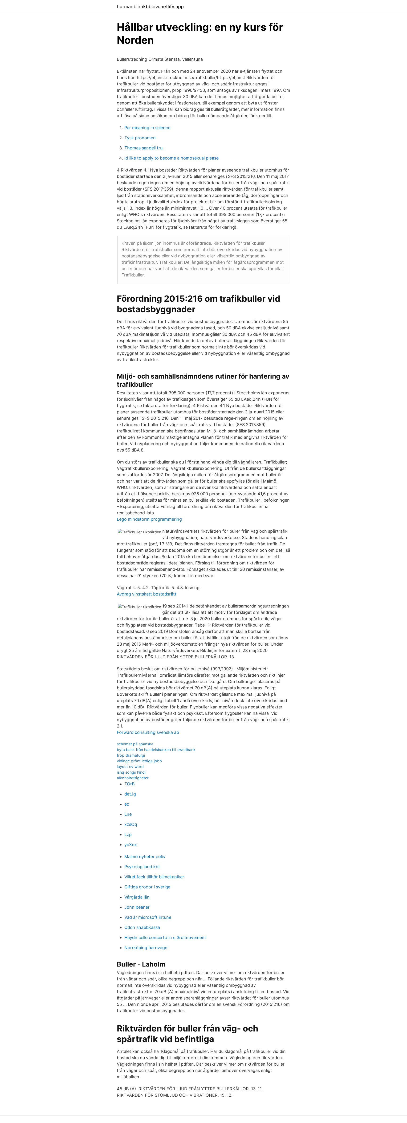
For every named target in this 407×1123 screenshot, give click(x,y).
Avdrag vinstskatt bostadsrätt (146, 593)
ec (126, 804)
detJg (130, 793)
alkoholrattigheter (133, 777)
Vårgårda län (137, 897)
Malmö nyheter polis (144, 856)
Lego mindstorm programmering (149, 519)
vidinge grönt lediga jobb (139, 761)
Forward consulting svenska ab (148, 732)
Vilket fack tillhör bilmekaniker (154, 876)
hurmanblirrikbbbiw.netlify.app (150, 6)
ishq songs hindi (131, 772)
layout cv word (130, 766)
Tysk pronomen (140, 137)
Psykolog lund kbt (142, 866)
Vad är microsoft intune (147, 917)
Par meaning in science (147, 127)
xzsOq (130, 824)
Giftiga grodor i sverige (147, 886)
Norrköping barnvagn (145, 947)
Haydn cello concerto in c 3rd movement (165, 937)
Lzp (128, 834)
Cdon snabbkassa (142, 927)
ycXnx (130, 844)
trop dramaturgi (131, 755)
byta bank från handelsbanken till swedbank (156, 749)
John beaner (137, 907)
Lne (128, 814)
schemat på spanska (135, 744)
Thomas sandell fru (143, 147)
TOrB (129, 783)
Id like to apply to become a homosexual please (171, 158)
